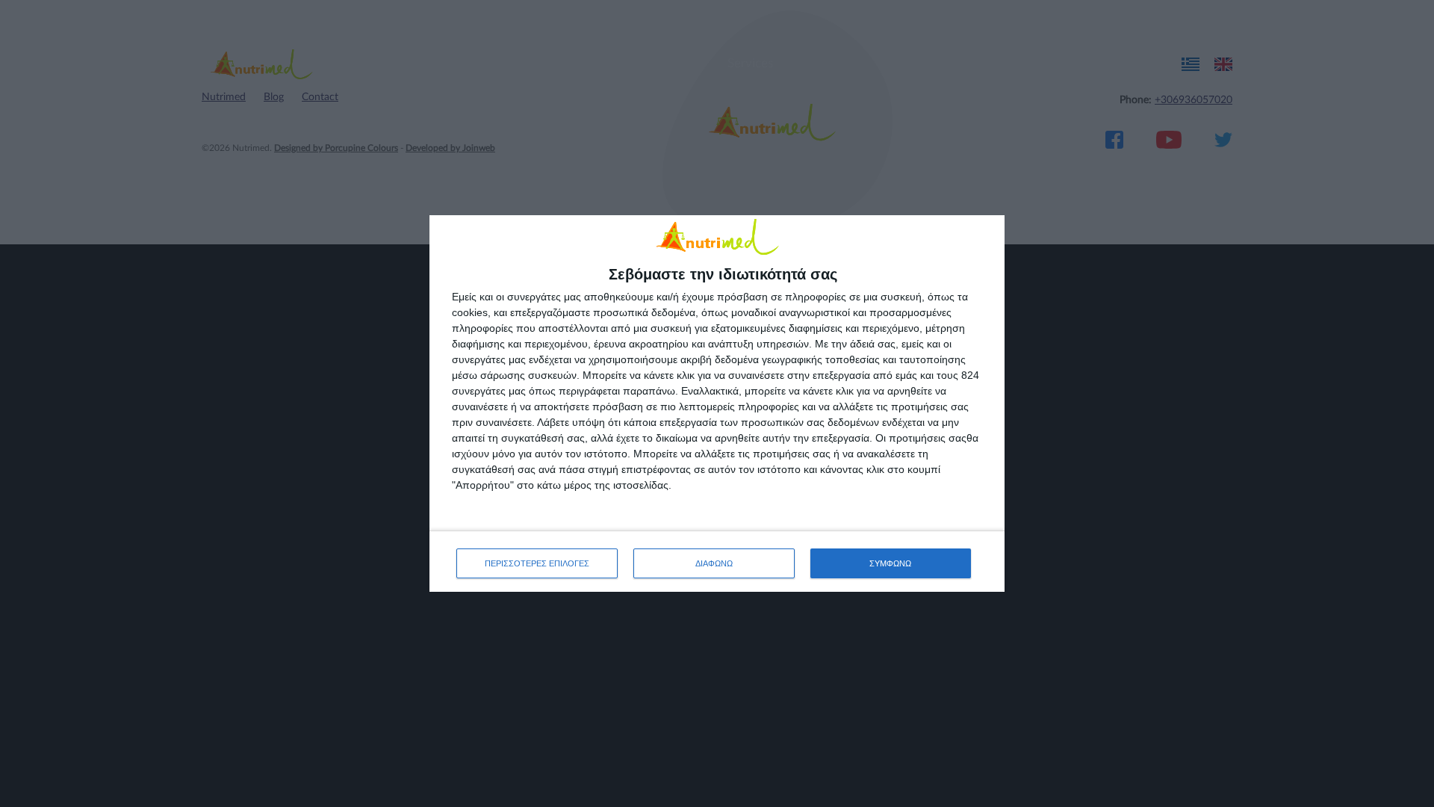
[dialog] (717, 404)
